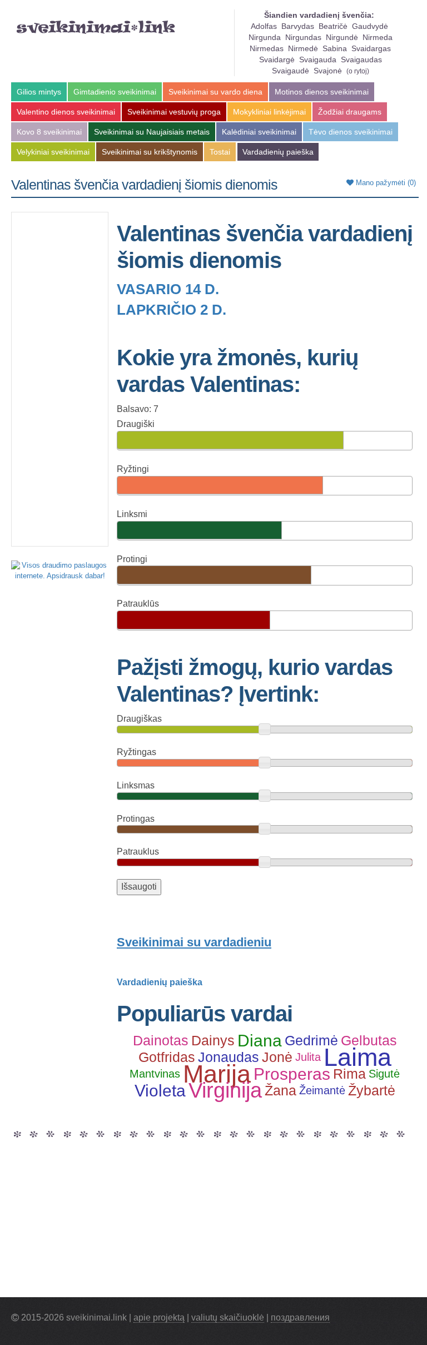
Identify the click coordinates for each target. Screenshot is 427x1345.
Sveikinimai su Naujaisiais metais (152, 131)
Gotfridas (166, 1057)
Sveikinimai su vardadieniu (194, 942)
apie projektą (159, 1317)
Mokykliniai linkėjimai (269, 111)
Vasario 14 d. (168, 289)
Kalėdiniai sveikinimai (259, 131)
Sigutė (384, 1074)
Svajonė (328, 70)
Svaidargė (277, 59)
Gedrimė (311, 1040)
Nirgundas (303, 37)
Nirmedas (267, 48)
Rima (349, 1073)
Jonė (277, 1057)
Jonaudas (228, 1057)
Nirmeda (378, 37)
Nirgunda (265, 37)
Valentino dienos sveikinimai (66, 111)
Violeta (160, 1091)
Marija (217, 1074)
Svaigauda (317, 59)
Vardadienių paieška (278, 151)
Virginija (225, 1091)
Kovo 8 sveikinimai (49, 131)
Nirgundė (342, 37)
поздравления (300, 1317)
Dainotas (160, 1040)
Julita (308, 1057)
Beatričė (333, 26)
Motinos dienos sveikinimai (322, 91)
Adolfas (264, 26)
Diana (259, 1041)
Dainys (213, 1040)
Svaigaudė (290, 70)
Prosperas (292, 1074)
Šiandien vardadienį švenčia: (319, 15)
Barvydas (297, 26)
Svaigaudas (361, 59)
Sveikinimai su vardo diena (215, 91)
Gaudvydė (370, 26)
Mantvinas (155, 1074)
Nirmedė (303, 48)
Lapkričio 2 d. (171, 309)
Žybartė (371, 1090)
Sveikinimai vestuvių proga (174, 111)
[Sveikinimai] (96, 27)
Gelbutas (369, 1040)
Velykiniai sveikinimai (53, 151)
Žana (280, 1090)
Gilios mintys (39, 91)
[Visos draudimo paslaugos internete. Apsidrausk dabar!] (59, 570)
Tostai (220, 151)
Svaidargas (371, 48)
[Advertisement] (60, 379)
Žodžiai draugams (349, 111)
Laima (357, 1057)
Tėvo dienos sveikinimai (351, 131)
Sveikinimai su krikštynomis (149, 151)
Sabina (334, 48)
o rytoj (358, 71)
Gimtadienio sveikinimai (114, 91)
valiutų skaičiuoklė (227, 1317)
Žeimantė (322, 1090)
